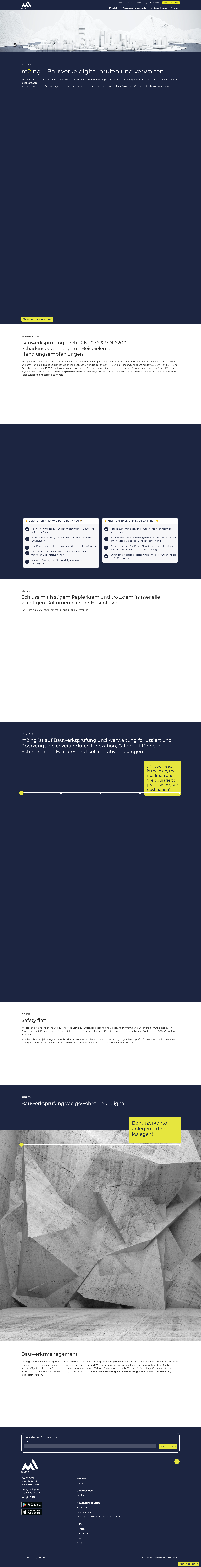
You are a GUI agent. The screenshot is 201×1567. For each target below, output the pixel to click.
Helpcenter (155, 3)
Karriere (81, 1495)
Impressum (160, 1558)
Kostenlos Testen (188, 1564)
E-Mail (27, 1441)
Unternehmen (159, 8)
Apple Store (59, 1237)
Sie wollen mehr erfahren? (37, 319)
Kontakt (129, 3)
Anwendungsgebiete (134, 8)
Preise (174, 8)
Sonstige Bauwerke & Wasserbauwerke (98, 1516)
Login (120, 3)
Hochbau (82, 1507)
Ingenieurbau (84, 1512)
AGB (141, 1558)
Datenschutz (174, 1558)
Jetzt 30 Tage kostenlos (37, 1175)
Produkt (113, 8)
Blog (146, 3)
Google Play (36, 1237)
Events (138, 3)
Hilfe (79, 1524)
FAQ (79, 1538)
